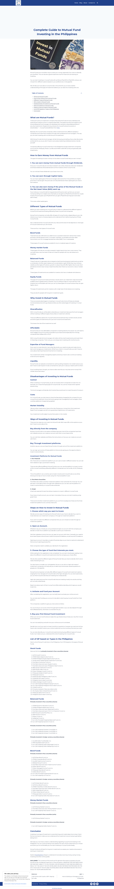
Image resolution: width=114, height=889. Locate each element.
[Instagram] (94, 884)
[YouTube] (97, 884)
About (85, 2)
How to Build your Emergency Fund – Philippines (73, 876)
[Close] (30, 872)
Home (76, 2)
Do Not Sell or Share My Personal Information (15, 883)
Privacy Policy (43, 884)
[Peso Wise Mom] (18, 2)
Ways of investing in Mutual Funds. (44, 105)
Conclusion (37, 111)
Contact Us (92, 2)
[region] (17, 879)
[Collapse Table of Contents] (81, 93)
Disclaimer (35, 884)
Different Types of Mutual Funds (43, 100)
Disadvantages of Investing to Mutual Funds (46, 103)
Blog (80, 2)
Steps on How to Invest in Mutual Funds (45, 107)
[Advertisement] (57, 15)
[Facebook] (91, 884)
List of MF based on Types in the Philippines (46, 109)
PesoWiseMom (39, 855)
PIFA (58, 127)
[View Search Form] (97, 3)
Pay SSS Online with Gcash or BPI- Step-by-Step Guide (42, 876)
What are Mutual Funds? (41, 96)
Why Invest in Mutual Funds (42, 102)
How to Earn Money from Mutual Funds (45, 98)
